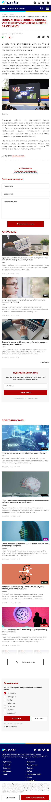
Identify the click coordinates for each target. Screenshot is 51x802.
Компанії (6, 765)
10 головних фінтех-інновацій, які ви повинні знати (24, 453)
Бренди (30, 768)
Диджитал (31, 762)
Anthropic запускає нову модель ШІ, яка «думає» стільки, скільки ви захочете (23, 588)
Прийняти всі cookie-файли (35, 797)
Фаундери (7, 771)
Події (5, 774)
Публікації (7, 762)
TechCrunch (18, 156)
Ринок (29, 777)
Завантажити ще (28, 662)
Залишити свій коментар (25, 171)
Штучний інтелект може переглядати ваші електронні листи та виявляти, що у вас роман (25, 501)
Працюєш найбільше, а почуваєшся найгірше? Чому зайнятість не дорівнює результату (25, 259)
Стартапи (6, 768)
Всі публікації (44, 362)
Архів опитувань (10, 726)
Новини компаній (34, 774)
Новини (11, 14)
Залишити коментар (25, 224)
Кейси (29, 771)
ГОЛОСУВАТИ (16, 718)
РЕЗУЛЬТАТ (39, 718)
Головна (4, 14)
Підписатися (25, 392)
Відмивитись (10, 797)
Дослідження (32, 765)
